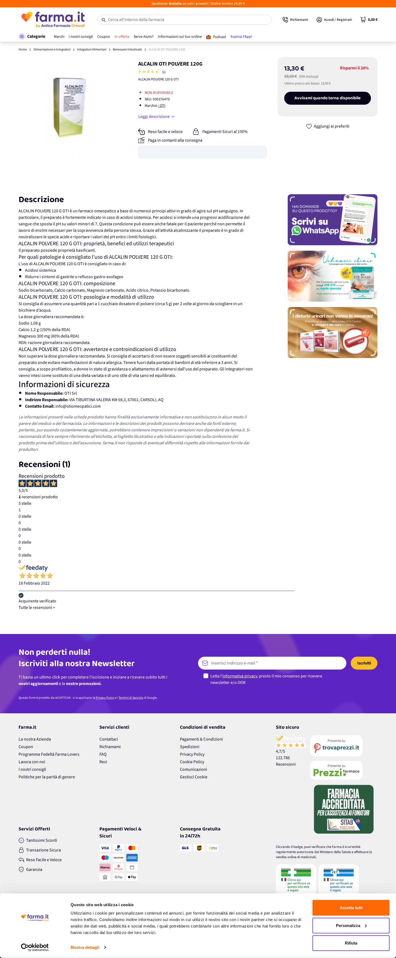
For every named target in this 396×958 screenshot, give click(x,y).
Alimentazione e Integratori (52, 49)
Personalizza (348, 925)
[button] (32, 36)
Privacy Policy (105, 698)
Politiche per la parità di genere (47, 777)
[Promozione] (332, 219)
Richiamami (110, 747)
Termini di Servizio (131, 698)
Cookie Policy (192, 762)
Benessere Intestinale (127, 49)
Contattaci (108, 739)
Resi (103, 762)
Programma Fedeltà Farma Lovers (49, 754)
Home (23, 49)
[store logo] (53, 20)
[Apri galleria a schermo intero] (69, 107)
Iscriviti (364, 663)
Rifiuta (351, 943)
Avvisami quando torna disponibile (327, 98)
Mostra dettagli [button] (85, 947)
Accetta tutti (351, 907)
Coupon (26, 747)
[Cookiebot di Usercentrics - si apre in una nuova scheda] (34, 947)
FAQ (103, 754)
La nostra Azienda (35, 739)
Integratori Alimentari (91, 49)
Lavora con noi (32, 762)
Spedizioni (189, 747)
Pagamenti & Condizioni (201, 739)
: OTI (161, 105)
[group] (149, 72)
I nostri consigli (32, 769)
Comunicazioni (193, 769)
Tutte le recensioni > (37, 608)
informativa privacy (240, 676)
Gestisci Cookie (193, 777)
